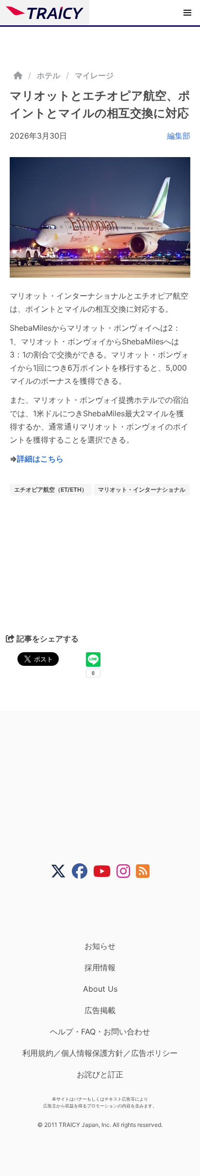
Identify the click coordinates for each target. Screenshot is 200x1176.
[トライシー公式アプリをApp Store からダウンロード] (106, 910)
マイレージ (94, 75)
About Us (100, 989)
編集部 (178, 136)
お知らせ (100, 946)
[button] (187, 12)
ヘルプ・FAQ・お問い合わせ (100, 1031)
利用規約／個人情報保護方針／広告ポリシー (100, 1053)
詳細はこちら (40, 458)
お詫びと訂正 (100, 1074)
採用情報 (100, 967)
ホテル (48, 75)
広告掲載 (100, 1010)
